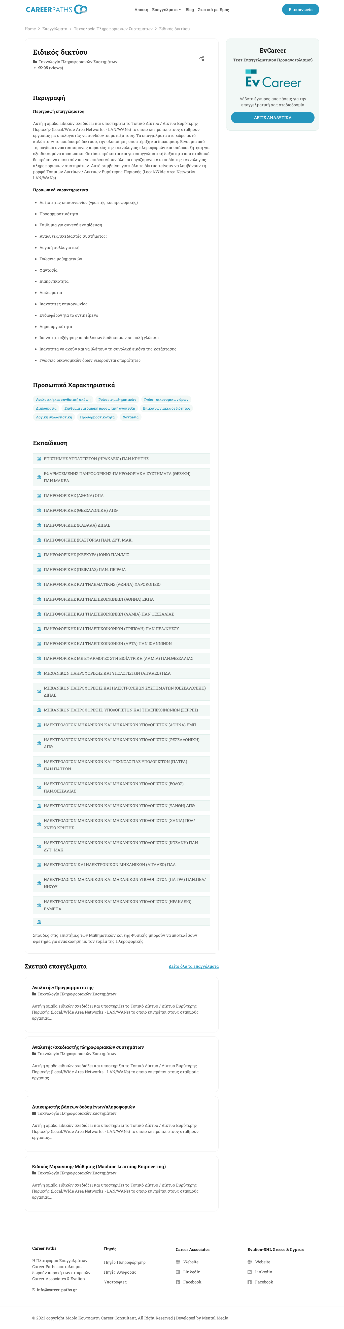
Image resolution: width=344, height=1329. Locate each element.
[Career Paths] (56, 9)
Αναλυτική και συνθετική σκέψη (63, 399)
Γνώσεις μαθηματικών (117, 399)
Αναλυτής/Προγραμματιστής (62, 987)
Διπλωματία (46, 408)
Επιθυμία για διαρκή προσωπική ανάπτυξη (99, 408)
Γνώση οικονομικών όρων (166, 399)
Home (30, 28)
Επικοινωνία (301, 9)
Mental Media (215, 1317)
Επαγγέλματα (54, 28)
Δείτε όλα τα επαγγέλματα (194, 966)
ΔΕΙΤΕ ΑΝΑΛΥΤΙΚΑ (273, 117)
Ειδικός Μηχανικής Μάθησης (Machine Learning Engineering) (99, 1166)
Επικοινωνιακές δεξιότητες (166, 408)
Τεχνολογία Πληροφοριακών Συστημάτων (113, 28)
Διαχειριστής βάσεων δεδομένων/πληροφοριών (83, 1107)
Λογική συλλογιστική (54, 417)
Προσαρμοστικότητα (97, 417)
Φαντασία (131, 417)
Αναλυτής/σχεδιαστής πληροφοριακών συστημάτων (88, 1047)
